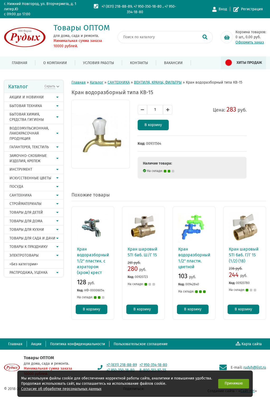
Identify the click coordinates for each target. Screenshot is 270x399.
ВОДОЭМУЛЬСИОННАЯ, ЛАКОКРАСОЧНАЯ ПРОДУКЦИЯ (29, 133)
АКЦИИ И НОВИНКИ (26, 97)
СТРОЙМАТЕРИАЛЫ (25, 203)
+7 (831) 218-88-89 (117, 6)
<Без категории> (23, 264)
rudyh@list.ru (254, 367)
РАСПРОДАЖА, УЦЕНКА (28, 272)
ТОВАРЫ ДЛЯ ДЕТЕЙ (26, 212)
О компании (55, 63)
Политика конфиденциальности (77, 344)
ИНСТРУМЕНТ (20, 169)
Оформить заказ (249, 42)
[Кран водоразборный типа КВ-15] (100, 134)
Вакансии (173, 63)
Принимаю (234, 383)
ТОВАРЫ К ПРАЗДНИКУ (28, 246)
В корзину (153, 125)
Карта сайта (252, 344)
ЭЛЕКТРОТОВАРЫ (23, 255)
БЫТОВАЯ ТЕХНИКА (25, 106)
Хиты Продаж (249, 62)
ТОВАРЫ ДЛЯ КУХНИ (26, 229)
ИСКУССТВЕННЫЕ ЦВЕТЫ (30, 178)
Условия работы (98, 63)
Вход (223, 9)
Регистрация (252, 9)
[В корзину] (227, 37)
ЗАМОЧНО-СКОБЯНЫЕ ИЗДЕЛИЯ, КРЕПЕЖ (28, 158)
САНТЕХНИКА (20, 195)
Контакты (139, 63)
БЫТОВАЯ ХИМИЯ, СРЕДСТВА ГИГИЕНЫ (26, 117)
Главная (19, 63)
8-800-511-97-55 (152, 370)
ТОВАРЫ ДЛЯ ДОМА (25, 221)
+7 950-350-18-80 (148, 6)
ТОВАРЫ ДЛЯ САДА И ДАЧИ (32, 238)
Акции (36, 344)
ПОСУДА (16, 186)
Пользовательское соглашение (141, 344)
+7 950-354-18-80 (153, 365)
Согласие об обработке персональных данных (61, 389)
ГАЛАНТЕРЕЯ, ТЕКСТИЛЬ (29, 147)
